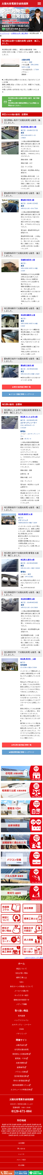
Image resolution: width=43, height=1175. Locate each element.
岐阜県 (19, 1129)
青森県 (4, 1124)
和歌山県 (24, 1131)
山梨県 (9, 1129)
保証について (21, 969)
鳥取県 (29, 1131)
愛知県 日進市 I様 (27, 365)
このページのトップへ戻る (33, 957)
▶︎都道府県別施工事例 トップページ (21, 752)
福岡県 (34, 1133)
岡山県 (39, 1131)
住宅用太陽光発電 (21, 1049)
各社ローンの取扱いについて (21, 986)
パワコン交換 (20, 1072)
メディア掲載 (21, 1004)
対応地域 (21, 1120)
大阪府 (8, 1131)
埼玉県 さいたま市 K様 (28, 417)
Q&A (21, 982)
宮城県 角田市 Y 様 (28, 260)
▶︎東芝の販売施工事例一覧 (21, 387)
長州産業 (21, 1016)
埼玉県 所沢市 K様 (28, 659)
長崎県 (10, 1135)
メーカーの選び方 (21, 991)
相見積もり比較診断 (20, 1054)
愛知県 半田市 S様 (27, 200)
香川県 (19, 1133)
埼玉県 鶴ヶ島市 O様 (28, 127)
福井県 (4, 1129)
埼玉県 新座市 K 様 (25, 514)
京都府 (3, 1131)
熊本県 (15, 1135)
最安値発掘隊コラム (20, 1085)
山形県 (24, 1124)
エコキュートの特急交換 (21, 1089)
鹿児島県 (31, 1135)
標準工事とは (21, 977)
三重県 (34, 1129)
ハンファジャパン (21, 1020)
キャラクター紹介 (21, 995)
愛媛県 (24, 1133)
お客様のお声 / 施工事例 (19, 33)
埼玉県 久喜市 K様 (27, 560)
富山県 (34, 1127)
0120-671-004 (21, 1111)
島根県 (34, 1131)
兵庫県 (13, 1131)
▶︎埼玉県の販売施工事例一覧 (21, 745)
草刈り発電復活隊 (20, 1081)
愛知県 (29, 1129)
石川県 (39, 1127)
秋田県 (19, 1124)
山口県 (9, 1133)
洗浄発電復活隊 (20, 1076)
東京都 (18, 1127)
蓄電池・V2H (20, 1058)
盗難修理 (20, 1067)
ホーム (21, 963)
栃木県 (39, 1124)
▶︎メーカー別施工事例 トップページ (21, 394)
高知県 (29, 1133)
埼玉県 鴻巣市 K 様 (28, 315)
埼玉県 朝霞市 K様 (28, 599)
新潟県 (29, 1127)
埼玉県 (8, 1127)
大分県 (20, 1135)
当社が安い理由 (21, 973)
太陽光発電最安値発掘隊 (15, 3)
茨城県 (34, 1124)
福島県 (29, 1124)
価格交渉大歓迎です (21, 1000)
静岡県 (24, 1129)
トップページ (4, 33)
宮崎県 (25, 1135)
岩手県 (9, 1124)
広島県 (4, 1133)
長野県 (14, 1129)
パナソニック (21, 1033)
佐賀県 (39, 1133)
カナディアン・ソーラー (21, 1025)
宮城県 (14, 1124)
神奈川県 (24, 1127)
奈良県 (18, 1131)
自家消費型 (20, 1063)
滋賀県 (39, 1129)
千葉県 (13, 1127)
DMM (21, 1029)
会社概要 (21, 1143)
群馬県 (3, 1127)
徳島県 (14, 1133)
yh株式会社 (20, 1045)
